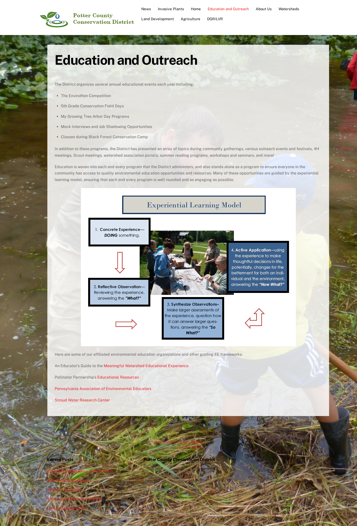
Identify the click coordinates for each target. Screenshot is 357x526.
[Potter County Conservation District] (86, 25)
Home (196, 9)
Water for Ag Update (64, 490)
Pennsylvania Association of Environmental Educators (103, 388)
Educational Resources (117, 377)
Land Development (157, 19)
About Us (264, 9)
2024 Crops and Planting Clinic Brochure (80, 471)
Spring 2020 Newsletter (66, 508)
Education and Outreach (228, 9)
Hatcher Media (189, 447)
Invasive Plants (171, 9)
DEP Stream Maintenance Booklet (74, 499)
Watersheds (289, 9)
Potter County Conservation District (176, 442)
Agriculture (190, 19)
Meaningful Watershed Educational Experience (146, 365)
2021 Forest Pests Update (68, 480)
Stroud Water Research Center (82, 400)
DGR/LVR (215, 19)
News (146, 9)
